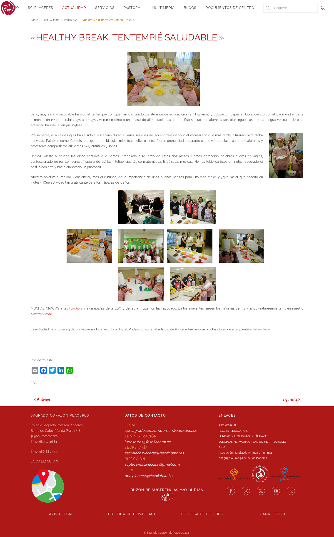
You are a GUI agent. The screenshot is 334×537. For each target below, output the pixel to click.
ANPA (222, 447)
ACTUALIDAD (74, 8)
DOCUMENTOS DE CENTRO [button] (229, 8)
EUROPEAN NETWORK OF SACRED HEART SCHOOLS (252, 441)
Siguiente (289, 399)
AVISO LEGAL (61, 514)
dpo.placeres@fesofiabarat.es (149, 476)
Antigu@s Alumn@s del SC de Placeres (243, 458)
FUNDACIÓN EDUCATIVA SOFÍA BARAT (243, 436)
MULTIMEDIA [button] (163, 8)
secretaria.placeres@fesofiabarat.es (154, 453)
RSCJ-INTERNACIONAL (233, 430)
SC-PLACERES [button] (40, 8)
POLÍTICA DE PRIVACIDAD (131, 514)
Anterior (43, 399)
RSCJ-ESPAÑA (228, 425)
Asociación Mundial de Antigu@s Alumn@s (245, 452)
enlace (265, 329)
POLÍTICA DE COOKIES (202, 514)
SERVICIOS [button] (105, 8)
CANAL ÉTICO (272, 514)
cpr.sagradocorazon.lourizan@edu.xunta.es (161, 430)
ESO (34, 383)
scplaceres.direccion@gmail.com (152, 464)
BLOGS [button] (190, 8)
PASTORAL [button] (133, 8)
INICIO (13, 8)
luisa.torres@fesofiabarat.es (147, 442)
